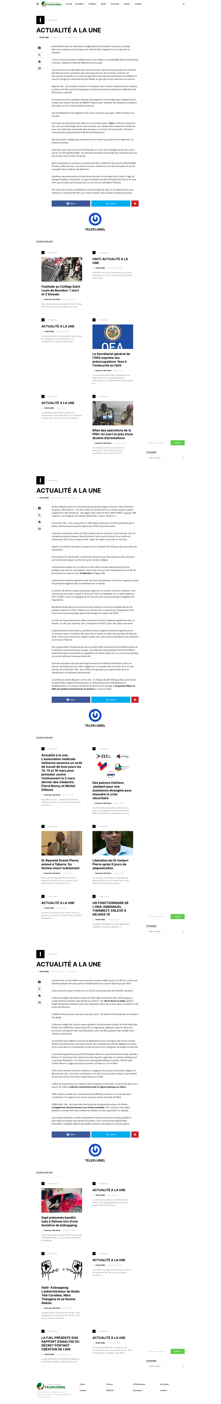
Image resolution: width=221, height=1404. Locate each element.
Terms (82, 1384)
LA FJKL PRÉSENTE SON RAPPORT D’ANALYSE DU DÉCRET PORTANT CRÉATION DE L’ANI (60, 1343)
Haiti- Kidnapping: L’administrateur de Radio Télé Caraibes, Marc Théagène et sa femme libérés (60, 1295)
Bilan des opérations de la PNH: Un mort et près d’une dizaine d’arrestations (112, 434)
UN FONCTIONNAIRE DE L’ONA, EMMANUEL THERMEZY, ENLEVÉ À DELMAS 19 (110, 908)
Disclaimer (137, 1390)
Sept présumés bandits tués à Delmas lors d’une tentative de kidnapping (59, 1221)
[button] (184, 4)
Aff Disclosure (139, 1384)
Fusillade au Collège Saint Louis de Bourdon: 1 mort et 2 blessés (60, 290)
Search (178, 443)
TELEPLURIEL (44, 37)
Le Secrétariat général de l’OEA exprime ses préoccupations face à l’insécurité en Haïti (111, 359)
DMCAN (109, 1390)
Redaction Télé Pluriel (52, 299)
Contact (163, 1390)
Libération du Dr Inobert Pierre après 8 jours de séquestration (110, 864)
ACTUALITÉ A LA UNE (57, 326)
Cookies (83, 1390)
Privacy (109, 1384)
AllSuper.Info (64, 1394)
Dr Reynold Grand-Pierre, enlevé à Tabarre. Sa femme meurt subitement (60, 864)
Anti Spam (164, 1384)
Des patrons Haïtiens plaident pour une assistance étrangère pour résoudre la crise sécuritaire (112, 790)
